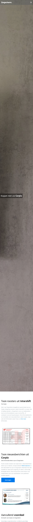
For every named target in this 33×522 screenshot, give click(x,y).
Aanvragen (8, 480)
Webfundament (26, 465)
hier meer (23, 419)
